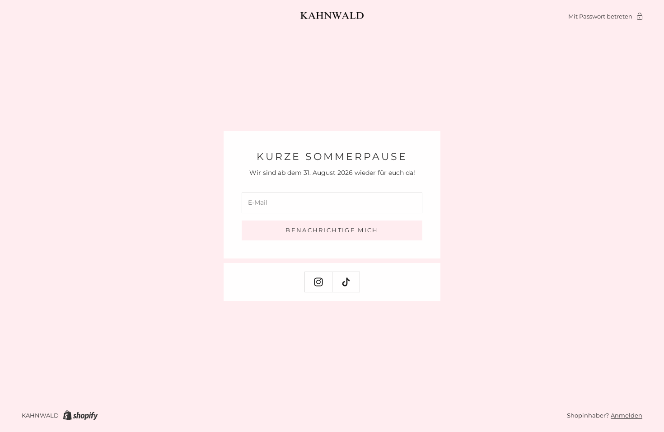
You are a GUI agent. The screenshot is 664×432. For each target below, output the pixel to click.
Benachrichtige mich (331, 230)
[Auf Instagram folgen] (318, 282)
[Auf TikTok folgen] (346, 282)
